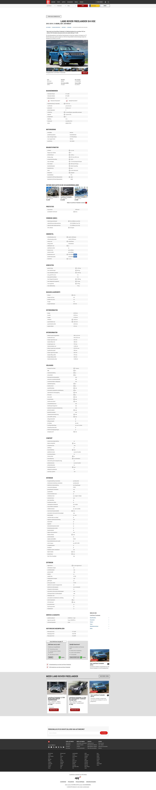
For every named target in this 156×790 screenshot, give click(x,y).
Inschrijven (104, 733)
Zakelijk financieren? (73, 100)
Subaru (98, 757)
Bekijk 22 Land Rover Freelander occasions (76, 202)
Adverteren (68, 744)
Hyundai (62, 762)
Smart (98, 756)
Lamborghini (75, 753)
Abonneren (68, 743)
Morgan (86, 756)
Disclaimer (68, 748)
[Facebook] (49, 747)
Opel (86, 759)
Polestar (86, 762)
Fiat (61, 757)
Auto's (63, 2)
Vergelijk (85, 72)
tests (91, 624)
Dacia (49, 768)
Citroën (49, 765)
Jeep (61, 766)
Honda (61, 760)
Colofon (78, 746)
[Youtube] (64, 747)
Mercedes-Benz (75, 766)
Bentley (49, 759)
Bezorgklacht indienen (92, 744)
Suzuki (98, 759)
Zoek (83, 5)
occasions (92, 620)
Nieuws (53, 2)
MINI (86, 753)
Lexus (73, 757)
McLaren (74, 765)
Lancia (73, 754)
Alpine (49, 754)
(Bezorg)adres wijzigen (92, 746)
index (91, 628)
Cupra (49, 766)
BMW (49, 760)
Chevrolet (50, 763)
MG (73, 768)
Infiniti (61, 763)
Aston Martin (50, 756)
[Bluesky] (56, 747)
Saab (86, 768)
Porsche (86, 763)
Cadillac (49, 762)
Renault (86, 765)
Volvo (98, 765)
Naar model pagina (104, 676)
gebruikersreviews (94, 626)
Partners (100, 748)
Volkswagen (99, 763)
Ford (61, 759)
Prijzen (75, 254)
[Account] (106, 2)
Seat (98, 753)
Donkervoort (62, 753)
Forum (81, 2)
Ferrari (61, 756)
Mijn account (101, 743)
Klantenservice (91, 743)
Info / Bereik (101, 744)
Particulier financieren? (55, 100)
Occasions (70, 2)
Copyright (68, 746)
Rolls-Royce (87, 766)
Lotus (73, 759)
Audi (49, 757)
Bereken (50, 657)
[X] (54, 747)
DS (60, 754)
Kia (61, 768)
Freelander (69, 27)
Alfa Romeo (50, 753)
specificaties (93, 617)
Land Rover (64, 27)
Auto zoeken (48, 27)
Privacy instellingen (80, 781)
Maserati (74, 762)
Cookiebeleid (63, 781)
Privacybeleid (71, 781)
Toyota (98, 762)
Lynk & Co (74, 760)
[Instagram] (52, 747)
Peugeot (86, 760)
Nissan (86, 757)
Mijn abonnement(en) (92, 748)
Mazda (73, 763)
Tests (58, 2)
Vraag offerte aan (74, 657)
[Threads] (59, 747)
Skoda (98, 754)
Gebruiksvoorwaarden (103, 746)
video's (91, 622)
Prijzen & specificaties (56, 27)
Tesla (98, 760)
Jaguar (61, 765)
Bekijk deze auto (54, 709)
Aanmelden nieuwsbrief (82, 743)
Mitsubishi (87, 754)
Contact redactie (80, 744)
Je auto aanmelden (81, 748)
